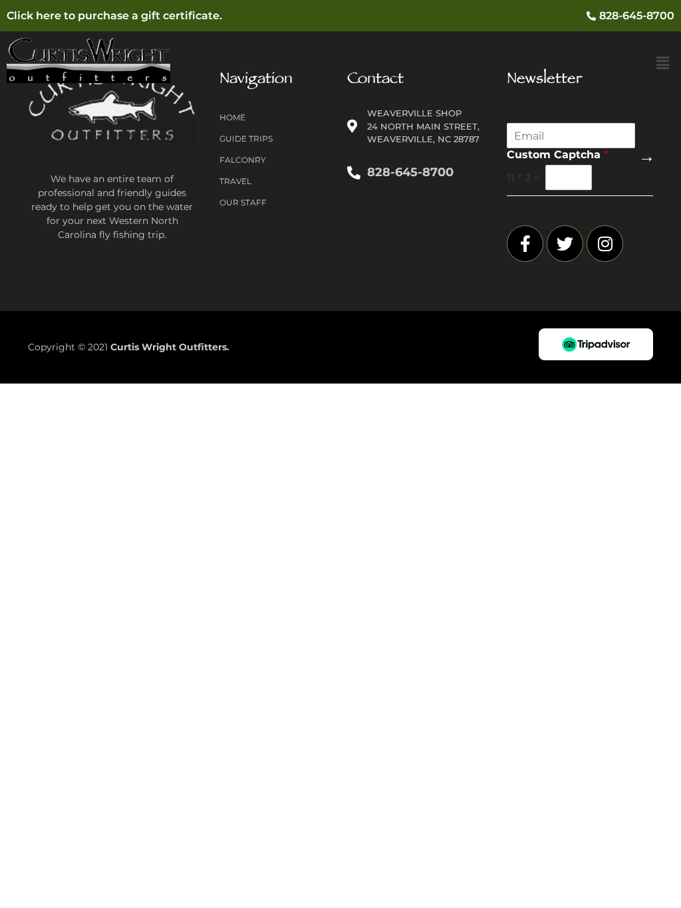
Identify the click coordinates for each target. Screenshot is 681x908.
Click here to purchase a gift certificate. (114, 15)
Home (232, 117)
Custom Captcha (557, 154)
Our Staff (243, 202)
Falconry (242, 160)
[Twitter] (565, 243)
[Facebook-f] (525, 243)
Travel (235, 181)
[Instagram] (605, 243)
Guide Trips (246, 139)
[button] (663, 63)
